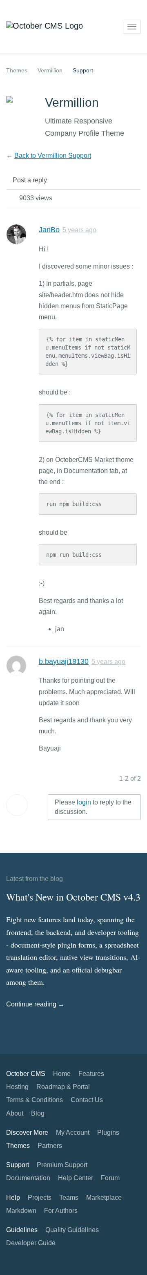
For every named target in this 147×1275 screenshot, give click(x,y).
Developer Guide (31, 1242)
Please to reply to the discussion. (93, 807)
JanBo (49, 230)
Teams (68, 1197)
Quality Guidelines (72, 1229)
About (14, 1113)
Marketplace (104, 1197)
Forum (110, 1177)
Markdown (21, 1210)
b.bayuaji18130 (64, 661)
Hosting (17, 1086)
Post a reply (30, 180)
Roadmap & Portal (63, 1086)
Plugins (108, 1132)
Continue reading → (35, 1004)
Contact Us (87, 1099)
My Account (72, 1132)
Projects (39, 1197)
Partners (50, 1145)
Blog (38, 1113)
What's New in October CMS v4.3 (73, 896)
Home (62, 1073)
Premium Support (62, 1164)
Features (91, 1073)
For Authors (61, 1210)
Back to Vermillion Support (52, 155)
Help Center (75, 1177)
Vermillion (50, 70)
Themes (16, 70)
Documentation (28, 1177)
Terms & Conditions (34, 1099)
